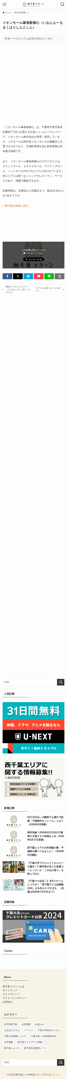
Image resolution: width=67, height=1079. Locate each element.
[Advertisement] (33, 80)
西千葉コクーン (52, 1074)
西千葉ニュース (12, 1048)
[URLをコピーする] (59, 276)
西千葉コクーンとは (13, 986)
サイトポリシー (11, 994)
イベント (28, 1030)
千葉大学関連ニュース (15, 1036)
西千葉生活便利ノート (35, 1048)
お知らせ (39, 1024)
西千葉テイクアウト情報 (29, 1042)
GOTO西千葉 (10, 1024)
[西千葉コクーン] (33, 4)
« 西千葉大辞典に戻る (15, 205)
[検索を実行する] (60, 682)
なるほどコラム (12, 1030)
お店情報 (26, 1024)
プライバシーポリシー (15, 998)
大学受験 (8, 1042)
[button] (7, 276)
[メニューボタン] (4, 4)
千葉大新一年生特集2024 (43, 1036)
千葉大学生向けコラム (49, 1030)
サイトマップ (10, 990)
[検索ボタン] (62, 4)
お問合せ (7, 1001)
